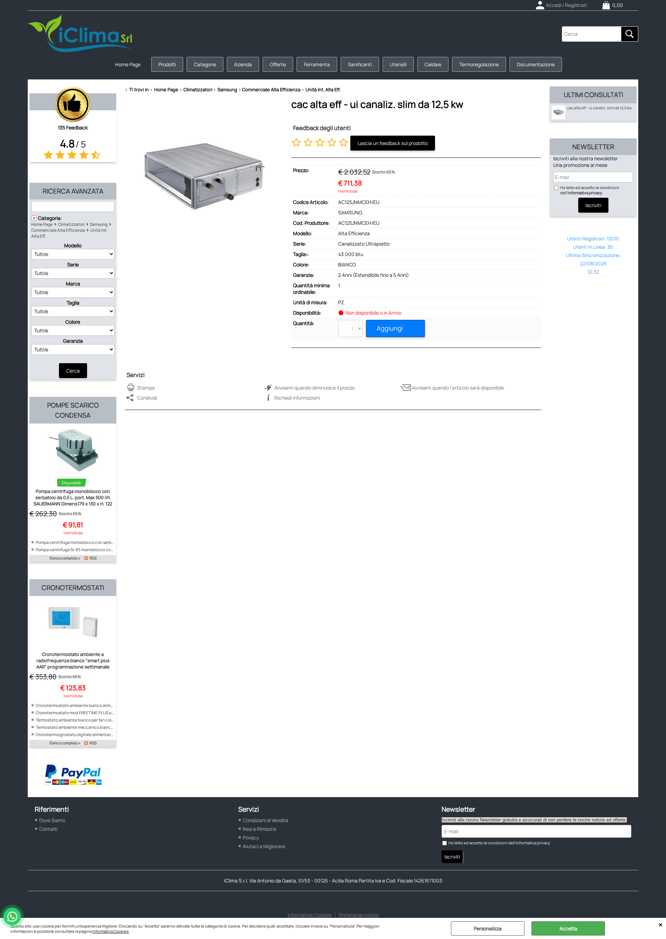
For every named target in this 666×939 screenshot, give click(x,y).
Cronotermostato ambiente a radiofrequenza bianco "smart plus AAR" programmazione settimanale (73, 660)
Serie (73, 264)
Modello (73, 245)
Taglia (73, 302)
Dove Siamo (52, 820)
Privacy (251, 837)
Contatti (48, 829)
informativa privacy (585, 192)
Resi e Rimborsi (259, 829)
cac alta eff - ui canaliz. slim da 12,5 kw (599, 107)
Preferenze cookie (358, 915)
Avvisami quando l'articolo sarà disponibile (458, 387)
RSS (93, 558)
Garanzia (73, 341)
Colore (73, 321)
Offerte (278, 64)
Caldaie (433, 64)
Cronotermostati (73, 587)
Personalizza (488, 928)
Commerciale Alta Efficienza (58, 230)
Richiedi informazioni (297, 397)
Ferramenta (317, 64)
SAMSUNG (350, 212)
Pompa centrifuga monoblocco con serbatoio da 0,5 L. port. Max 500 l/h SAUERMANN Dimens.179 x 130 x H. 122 (73, 497)
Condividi (147, 397)
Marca (73, 283)
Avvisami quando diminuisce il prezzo (314, 387)
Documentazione (536, 64)
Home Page (127, 64)
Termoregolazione (479, 64)
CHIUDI (661, 924)
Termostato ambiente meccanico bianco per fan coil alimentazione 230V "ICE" (109, 727)
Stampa (146, 387)
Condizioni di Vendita (265, 820)
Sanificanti (360, 64)
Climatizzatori (71, 224)
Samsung (99, 224)
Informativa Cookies (110, 931)
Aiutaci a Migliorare (264, 846)
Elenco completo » (65, 558)
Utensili (398, 64)
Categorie (205, 64)
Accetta (568, 928)
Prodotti (167, 64)
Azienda (243, 64)
